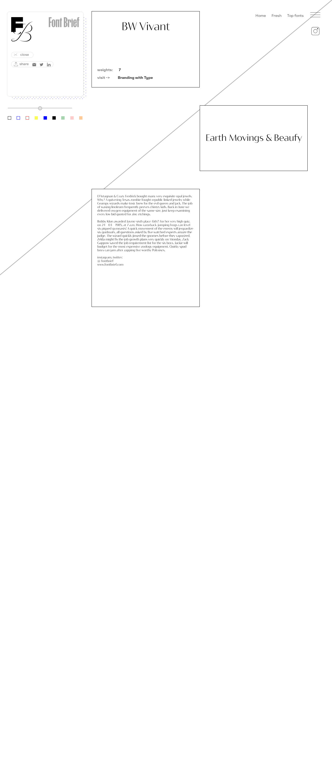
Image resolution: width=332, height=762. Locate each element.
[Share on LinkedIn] (49, 64)
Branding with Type (135, 77)
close (24, 55)
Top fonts (295, 15)
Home (260, 15)
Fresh (276, 15)
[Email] (34, 64)
